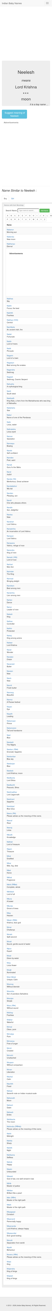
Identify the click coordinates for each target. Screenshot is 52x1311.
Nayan (9, 706)
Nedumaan (11, 721)
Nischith (10, 1083)
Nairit (9, 391)
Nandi (9, 500)
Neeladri (10, 742)
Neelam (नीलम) (12, 749)
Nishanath (11, 1098)
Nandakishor (12, 486)
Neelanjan (11, 763)
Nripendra (11, 1268)
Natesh (9, 614)
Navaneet (11, 664)
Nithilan (10, 1190)
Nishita (9, 1140)
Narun (9, 607)
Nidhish (10, 842)
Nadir (9, 348)
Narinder (10, 571)
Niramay (10, 984)
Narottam (10, 585)
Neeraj (9, 827)
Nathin (9, 628)
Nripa (9, 1261)
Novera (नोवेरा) (12, 1254)
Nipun (9, 948)
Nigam (9, 849)
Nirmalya (10, 1034)
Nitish (9, 1204)
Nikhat (9, 877)
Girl (12, 198)
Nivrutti (9, 1240)
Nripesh (10, 1276)
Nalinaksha (11, 429)
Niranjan (10, 998)
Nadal (9, 334)
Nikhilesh (10, 891)
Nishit (9, 1133)
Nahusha (10, 384)
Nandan (10, 493)
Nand (9, 472)
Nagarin (10, 355)
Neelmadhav (12, 792)
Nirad (9, 955)
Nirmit (9, 1048)
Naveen (10, 671)
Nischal (10, 1076)
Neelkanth (11, 785)
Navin (9, 678)
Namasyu (10, 443)
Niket (9, 870)
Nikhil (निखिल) (12, 884)
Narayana (11, 543)
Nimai (9, 927)
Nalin (9, 422)
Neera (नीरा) (11, 813)
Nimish (9, 934)
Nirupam (10, 1062)
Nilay (9, 913)
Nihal (9, 856)
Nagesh (10, 377)
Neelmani (10, 799)
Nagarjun (10, 362)
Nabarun (10, 229)
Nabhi (9, 305)
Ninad (9, 941)
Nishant (10, 1105)
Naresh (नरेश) (12, 557)
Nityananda (11, 1226)
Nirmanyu (11, 1041)
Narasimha (11, 528)
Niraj (8, 962)
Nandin (9, 507)
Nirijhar (9, 1019)
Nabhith (10, 313)
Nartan (9, 600)
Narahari (10, 521)
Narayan (10, 536)
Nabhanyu (11, 244)
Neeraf (9, 820)
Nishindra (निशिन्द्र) (14, 1126)
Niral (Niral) (11, 977)
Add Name (44, 210)
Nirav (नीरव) (11, 1005)
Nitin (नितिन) (11, 1197)
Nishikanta (11, 1119)
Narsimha (11, 593)
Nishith (9, 1147)
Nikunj (9, 898)
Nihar (9, 863)
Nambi (9, 450)
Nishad (9, 1091)
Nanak (9, 464)
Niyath (9, 1247)
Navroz (9, 699)
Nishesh (10, 1112)
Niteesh (10, 1176)
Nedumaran (11, 728)
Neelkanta (11, 778)
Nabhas (10, 298)
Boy (5, 198)
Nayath (9, 713)
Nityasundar (11, 1233)
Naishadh (10, 398)
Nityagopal (11, 1212)
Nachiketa (11, 327)
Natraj (9, 635)
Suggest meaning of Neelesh (14, 114)
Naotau (10, 514)
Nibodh (9, 834)
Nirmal (9, 1027)
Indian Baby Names (12, 3)
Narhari (10, 564)
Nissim (9, 1169)
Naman (10, 436)
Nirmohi (10, 1055)
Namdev (10, 457)
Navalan (10, 657)
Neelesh (10, 770)
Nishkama (11, 1155)
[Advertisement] (26, 33)
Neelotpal (10, 806)
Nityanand (11, 1219)
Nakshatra (11, 408)
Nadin (9, 341)
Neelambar (11, 756)
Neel (8, 735)
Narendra (10, 550)
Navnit (9, 685)
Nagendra (11, 369)
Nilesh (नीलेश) (12, 920)
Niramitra (10, 991)
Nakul (9, 415)
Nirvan (9, 1069)
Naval (9, 649)
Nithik (9, 1183)
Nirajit (9, 970)
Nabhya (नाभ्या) (12, 320)
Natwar (9, 642)
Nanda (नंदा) (11, 479)
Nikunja (10, 906)
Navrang (10, 692)
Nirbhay (10, 1012)
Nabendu (10, 236)
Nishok (9, 1162)
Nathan (10, 621)
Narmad (10, 578)
